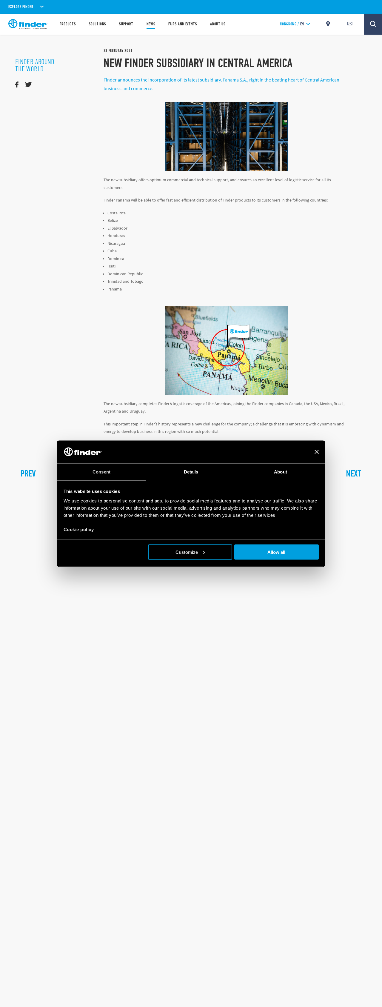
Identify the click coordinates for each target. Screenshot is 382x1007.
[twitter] (28, 85)
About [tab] (280, 471)
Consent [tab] (101, 471)
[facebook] (17, 85)
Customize (186, 551)
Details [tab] (191, 471)
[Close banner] (317, 452)
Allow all (276, 551)
